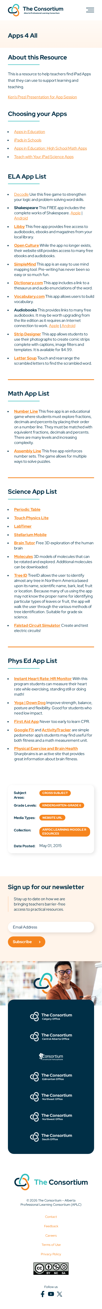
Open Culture (26, 245)
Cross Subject (55, 793)
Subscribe (22, 941)
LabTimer (23, 526)
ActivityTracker (56, 730)
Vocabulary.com (29, 296)
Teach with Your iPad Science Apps (44, 156)
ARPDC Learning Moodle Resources (64, 832)
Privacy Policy (51, 1254)
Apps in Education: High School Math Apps (50, 148)
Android (21, 218)
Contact (51, 1217)
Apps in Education (29, 131)
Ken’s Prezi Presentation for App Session (42, 97)
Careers (51, 1235)
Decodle (21, 194)
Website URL (52, 818)
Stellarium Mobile (30, 534)
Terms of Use (51, 1245)
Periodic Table (27, 509)
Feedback (51, 1226)
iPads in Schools (27, 140)
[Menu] (90, 10)
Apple (76, 213)
